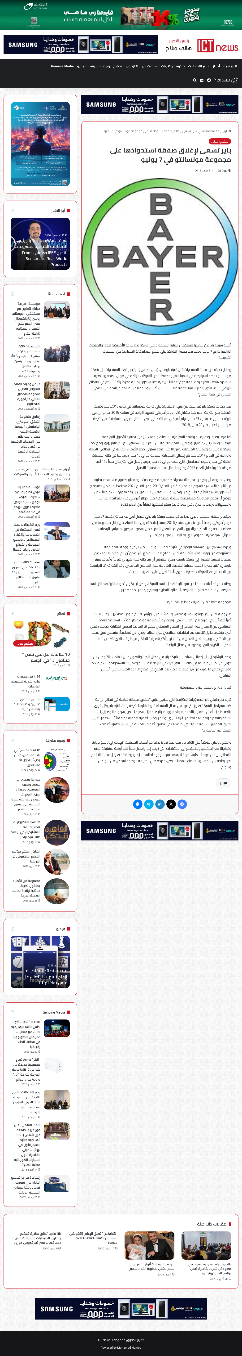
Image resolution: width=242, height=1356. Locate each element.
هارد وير (131, 66)
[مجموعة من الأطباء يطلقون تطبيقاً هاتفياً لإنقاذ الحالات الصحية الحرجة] (57, 891)
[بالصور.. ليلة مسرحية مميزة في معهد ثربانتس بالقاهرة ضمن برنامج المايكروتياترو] (206, 1245)
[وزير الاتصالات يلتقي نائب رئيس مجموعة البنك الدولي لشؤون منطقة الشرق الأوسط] (57, 1099)
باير (222, 782)
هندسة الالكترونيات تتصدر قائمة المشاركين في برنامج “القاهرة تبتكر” (25, 829)
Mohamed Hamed (129, 1347)
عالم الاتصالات (199, 66)
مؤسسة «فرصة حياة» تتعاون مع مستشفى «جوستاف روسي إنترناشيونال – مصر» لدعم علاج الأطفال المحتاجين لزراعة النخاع (26, 319)
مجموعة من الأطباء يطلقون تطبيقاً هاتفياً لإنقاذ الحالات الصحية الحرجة (26, 888)
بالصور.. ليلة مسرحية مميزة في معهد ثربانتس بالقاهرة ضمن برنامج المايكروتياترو (209, 1268)
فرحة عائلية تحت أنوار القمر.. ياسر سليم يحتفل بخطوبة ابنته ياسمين (151, 1266)
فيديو (81, 66)
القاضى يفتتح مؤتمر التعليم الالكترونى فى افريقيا (25, 856)
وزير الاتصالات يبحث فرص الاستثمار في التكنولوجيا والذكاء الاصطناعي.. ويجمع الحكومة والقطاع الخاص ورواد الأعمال (26, 536)
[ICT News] (201, 46)
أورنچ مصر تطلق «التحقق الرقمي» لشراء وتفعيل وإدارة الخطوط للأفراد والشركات (41, 471)
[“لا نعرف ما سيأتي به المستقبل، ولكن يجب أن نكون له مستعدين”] (57, 761)
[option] (39, 244)
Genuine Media (62, 66)
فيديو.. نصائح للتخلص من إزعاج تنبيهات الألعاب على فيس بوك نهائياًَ (44, 976)
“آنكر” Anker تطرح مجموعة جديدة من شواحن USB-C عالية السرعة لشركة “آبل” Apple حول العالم (26, 1069)
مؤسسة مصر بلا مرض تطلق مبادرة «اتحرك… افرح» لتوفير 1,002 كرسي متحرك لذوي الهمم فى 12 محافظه (26, 499)
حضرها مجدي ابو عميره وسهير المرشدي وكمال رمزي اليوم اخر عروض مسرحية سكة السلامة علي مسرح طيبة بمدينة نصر (25, 794)
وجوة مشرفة (100, 66)
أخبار (216, 66)
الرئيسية (230, 66)
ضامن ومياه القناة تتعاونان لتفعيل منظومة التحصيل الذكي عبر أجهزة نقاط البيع (27, 394)
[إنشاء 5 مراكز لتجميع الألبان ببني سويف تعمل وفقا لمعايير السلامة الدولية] (57, 1183)
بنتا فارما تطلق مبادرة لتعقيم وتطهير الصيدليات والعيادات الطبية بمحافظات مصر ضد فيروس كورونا (37, 1238)
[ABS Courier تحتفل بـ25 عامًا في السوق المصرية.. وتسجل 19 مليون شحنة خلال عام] (57, 569)
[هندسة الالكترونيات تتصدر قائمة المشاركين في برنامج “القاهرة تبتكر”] (57, 833)
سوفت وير (150, 66)
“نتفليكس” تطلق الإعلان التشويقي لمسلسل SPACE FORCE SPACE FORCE (93, 1238)
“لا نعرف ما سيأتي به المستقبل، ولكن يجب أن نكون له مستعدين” (27, 757)
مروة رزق (222, 170)
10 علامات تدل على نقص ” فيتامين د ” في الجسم (46, 657)
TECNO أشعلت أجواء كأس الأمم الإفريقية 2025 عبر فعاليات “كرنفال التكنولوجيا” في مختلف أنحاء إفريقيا (25, 1034)
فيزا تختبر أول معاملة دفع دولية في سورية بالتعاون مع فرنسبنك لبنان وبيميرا (41, 258)
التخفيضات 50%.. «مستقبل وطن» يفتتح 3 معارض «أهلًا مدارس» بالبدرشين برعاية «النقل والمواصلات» (25, 358)
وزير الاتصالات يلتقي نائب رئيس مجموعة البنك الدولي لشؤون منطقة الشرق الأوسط (26, 1102)
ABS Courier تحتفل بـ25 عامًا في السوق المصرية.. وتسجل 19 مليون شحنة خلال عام (26, 572)
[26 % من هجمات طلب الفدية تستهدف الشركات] (57, 678)
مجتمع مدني (206, 131)
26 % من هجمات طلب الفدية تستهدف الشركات (25, 681)
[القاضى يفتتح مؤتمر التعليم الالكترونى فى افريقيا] (57, 862)
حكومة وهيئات (173, 66)
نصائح (117, 66)
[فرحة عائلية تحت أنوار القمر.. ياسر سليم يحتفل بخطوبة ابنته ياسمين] (149, 1245)
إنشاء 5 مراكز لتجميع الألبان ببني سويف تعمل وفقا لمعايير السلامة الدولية (25, 1184)
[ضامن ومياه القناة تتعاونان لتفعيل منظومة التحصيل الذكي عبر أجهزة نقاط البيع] (57, 390)
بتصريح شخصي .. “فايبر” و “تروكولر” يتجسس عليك (27, 704)
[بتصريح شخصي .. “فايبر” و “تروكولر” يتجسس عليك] (57, 704)
